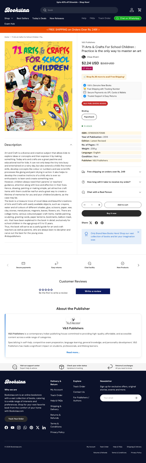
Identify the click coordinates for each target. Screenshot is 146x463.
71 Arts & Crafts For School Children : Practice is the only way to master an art (28, 37)
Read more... (73, 352)
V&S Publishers (88, 42)
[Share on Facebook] (96, 223)
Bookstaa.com (16, 447)
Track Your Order (16, 419)
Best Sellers (23, 18)
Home (7, 37)
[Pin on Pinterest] (102, 223)
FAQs (92, 18)
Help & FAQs (56, 400)
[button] (140, 10)
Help (84, 18)
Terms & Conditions (119, 453)
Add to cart (123, 205)
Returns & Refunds (100, 453)
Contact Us (79, 392)
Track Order (104, 18)
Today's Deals (39, 18)
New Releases (57, 18)
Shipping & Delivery (134, 447)
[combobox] (79, 10)
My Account (56, 389)
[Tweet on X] (91, 223)
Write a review (93, 291)
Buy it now (111, 213)
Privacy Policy (57, 432)
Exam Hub (10, 23)
